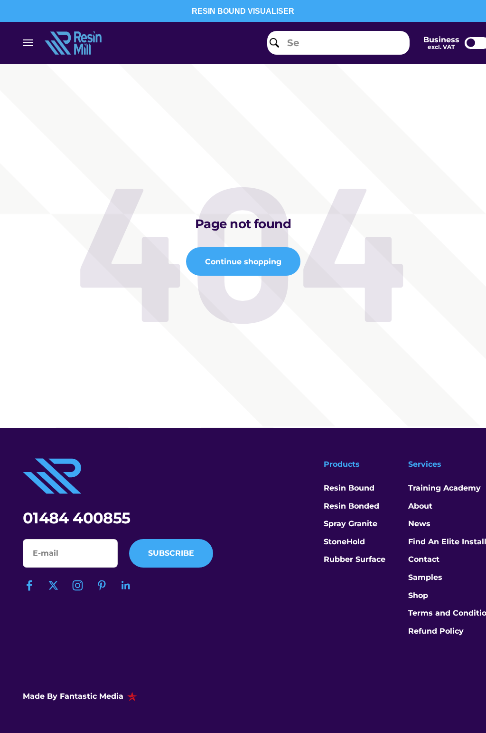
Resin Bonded (351, 506)
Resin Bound (349, 487)
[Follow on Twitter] (53, 585)
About (420, 506)
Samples (425, 577)
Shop (418, 595)
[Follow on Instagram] (77, 585)
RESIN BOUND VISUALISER (243, 11)
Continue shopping (243, 261)
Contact (423, 559)
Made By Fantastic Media (73, 696)
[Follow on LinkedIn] (126, 585)
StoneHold (344, 541)
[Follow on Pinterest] (101, 585)
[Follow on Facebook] (29, 585)
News (419, 523)
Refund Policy (436, 631)
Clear (396, 42)
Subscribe (171, 553)
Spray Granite (350, 523)
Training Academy (444, 487)
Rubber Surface (354, 559)
